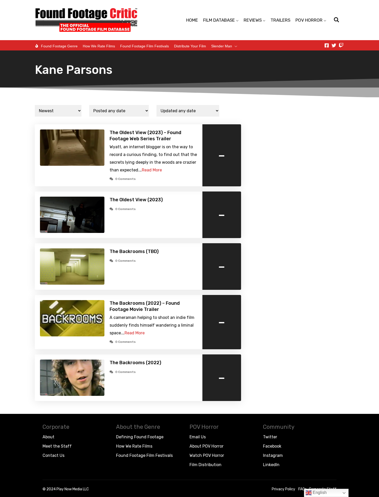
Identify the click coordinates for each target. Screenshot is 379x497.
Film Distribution (205, 464)
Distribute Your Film (190, 46)
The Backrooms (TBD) (134, 251)
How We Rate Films (99, 46)
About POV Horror (207, 446)
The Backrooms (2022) (135, 362)
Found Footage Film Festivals (144, 46)
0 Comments (125, 179)
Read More (152, 170)
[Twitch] (341, 45)
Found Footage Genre (59, 46)
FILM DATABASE (219, 20)
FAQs (302, 489)
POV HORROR (309, 20)
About (48, 436)
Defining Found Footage (139, 436)
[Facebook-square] (326, 45)
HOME (192, 20)
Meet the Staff (57, 446)
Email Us (198, 436)
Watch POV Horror (207, 455)
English (319, 492)
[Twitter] (334, 45)
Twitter (270, 436)
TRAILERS (280, 20)
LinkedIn (271, 464)
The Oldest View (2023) (136, 200)
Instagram (273, 455)
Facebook (272, 446)
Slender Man (221, 46)
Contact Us (53, 455)
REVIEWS (253, 20)
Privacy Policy (283, 489)
